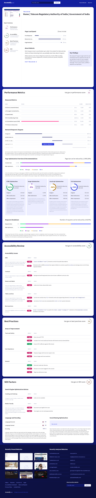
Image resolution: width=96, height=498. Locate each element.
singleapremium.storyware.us (77, 457)
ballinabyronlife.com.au (55, 474)
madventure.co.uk (54, 460)
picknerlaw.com (53, 463)
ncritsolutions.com (54, 453)
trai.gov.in (26, 11)
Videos (6, 482)
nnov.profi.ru (73, 453)
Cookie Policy (17, 487)
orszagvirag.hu (53, 467)
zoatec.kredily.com (75, 467)
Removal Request (23, 484)
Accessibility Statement (11, 484)
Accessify (9, 3)
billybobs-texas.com (55, 457)
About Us (90, 2)
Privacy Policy (8, 487)
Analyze (57, 2)
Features (12, 482)
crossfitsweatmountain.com (77, 474)
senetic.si (72, 460)
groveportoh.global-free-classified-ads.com (80, 470)
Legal (24, 482)
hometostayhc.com (55, 477)
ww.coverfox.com (54, 470)
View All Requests (48, 144)
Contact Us (19, 482)
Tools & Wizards (82, 2)
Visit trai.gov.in (30, 62)
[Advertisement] (57, 24)
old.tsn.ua (72, 463)
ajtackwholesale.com (75, 477)
